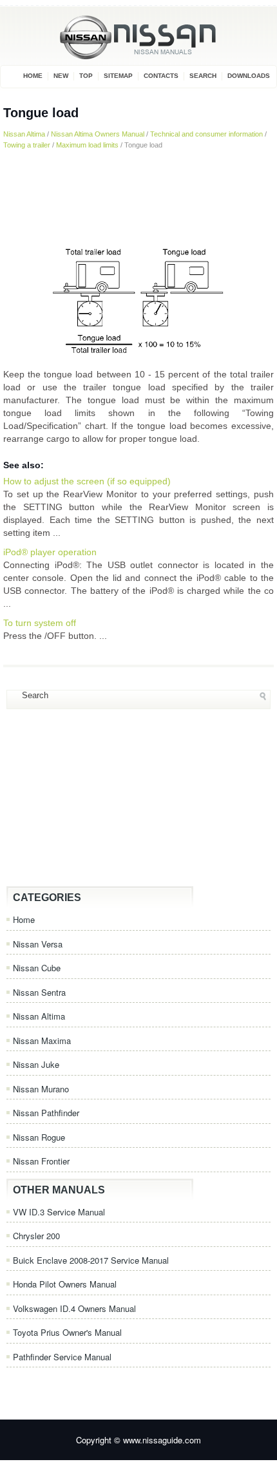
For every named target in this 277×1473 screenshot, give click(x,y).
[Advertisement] (138, 194)
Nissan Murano (41, 1089)
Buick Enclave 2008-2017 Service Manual (91, 1260)
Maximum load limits (87, 145)
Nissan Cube (37, 968)
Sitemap (118, 75)
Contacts (161, 75)
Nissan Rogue (39, 1137)
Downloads (248, 75)
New (60, 75)
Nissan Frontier (41, 1161)
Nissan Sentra (39, 992)
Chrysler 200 (36, 1236)
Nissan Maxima (42, 1040)
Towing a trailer (26, 145)
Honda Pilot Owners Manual (65, 1284)
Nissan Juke (36, 1064)
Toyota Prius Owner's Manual (67, 1332)
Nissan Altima (24, 134)
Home (33, 75)
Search (202, 75)
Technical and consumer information (206, 134)
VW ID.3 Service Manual (59, 1212)
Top (86, 75)
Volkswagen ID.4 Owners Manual (74, 1308)
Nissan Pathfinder (46, 1113)
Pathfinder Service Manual (62, 1357)
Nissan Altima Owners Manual (97, 134)
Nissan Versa (37, 944)
